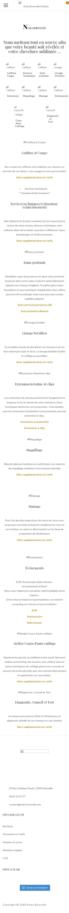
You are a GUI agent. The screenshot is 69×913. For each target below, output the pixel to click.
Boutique (8, 826)
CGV (5, 858)
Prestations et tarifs (14, 834)
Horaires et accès (12, 842)
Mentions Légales (12, 850)
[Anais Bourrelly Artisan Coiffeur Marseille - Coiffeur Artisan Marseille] (34, 5)
